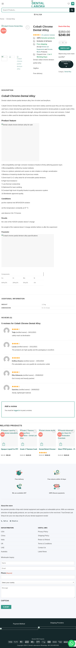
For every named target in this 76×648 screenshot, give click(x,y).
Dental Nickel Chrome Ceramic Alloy (52, 449)
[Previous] (4, 39)
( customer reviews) (48, 35)
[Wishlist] (69, 3)
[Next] (27, 39)
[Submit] (72, 10)
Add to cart (64, 48)
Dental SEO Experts (38, 639)
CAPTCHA (5, 601)
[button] (2, 3)
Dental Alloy (10, 19)
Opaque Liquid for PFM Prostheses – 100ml (17, 449)
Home (2, 19)
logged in (17, 410)
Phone (6, 573)
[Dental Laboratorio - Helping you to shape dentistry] (38, 3)
